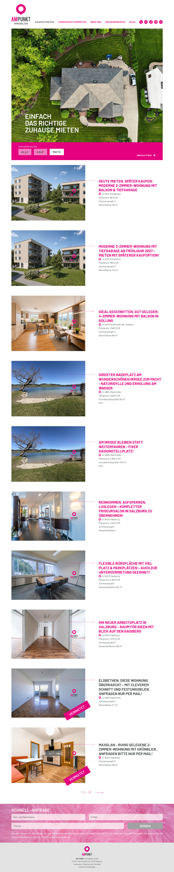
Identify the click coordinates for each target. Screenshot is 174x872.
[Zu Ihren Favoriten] (161, 21)
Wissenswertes (115, 21)
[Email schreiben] (146, 21)
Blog (132, 21)
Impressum (77, 864)
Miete (57, 152)
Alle (24, 152)
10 (90, 792)
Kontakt (97, 864)
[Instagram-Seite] (156, 21)
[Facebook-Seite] (151, 21)
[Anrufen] (141, 21)
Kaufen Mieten (44, 21)
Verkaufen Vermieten (72, 21)
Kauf (40, 152)
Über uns (95, 21)
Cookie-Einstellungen (87, 867)
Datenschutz (88, 864)
